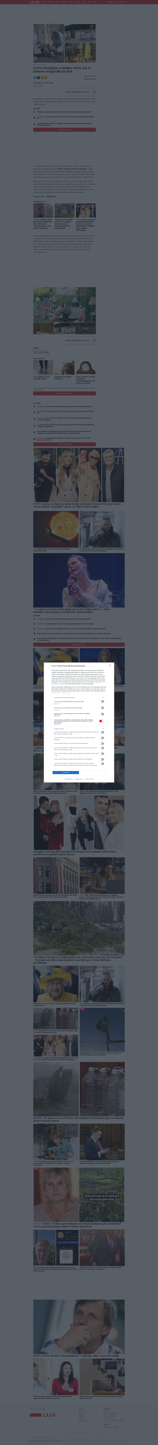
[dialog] (79, 722)
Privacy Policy (89, 779)
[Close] (110, 666)
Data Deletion (69, 779)
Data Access (79, 779)
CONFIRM (65, 772)
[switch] (101, 701)
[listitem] (79, 697)
